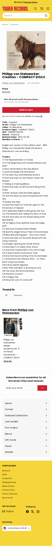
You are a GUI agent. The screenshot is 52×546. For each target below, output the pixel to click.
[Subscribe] (42, 388)
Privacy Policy (8, 490)
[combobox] (26, 15)
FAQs (4, 474)
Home (5, 24)
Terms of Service (10, 494)
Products (14, 24)
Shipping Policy (9, 482)
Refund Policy (8, 486)
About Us (6, 470)
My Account (7, 497)
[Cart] (42, 9)
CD (6, 295)
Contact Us (7, 478)
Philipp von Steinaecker (13, 83)
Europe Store (30, 2)
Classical (18, 295)
